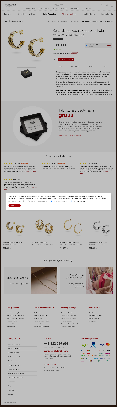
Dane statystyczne (79, 202)
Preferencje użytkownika (39, 202)
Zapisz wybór (14, 205)
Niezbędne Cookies (17, 202)
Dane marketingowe (60, 202)
